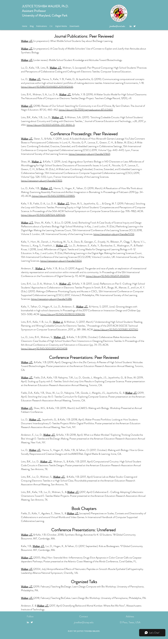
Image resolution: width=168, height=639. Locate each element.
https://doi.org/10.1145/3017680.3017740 (115, 329)
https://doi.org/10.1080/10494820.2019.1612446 (47, 87)
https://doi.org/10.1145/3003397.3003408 (44, 348)
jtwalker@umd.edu (117, 26)
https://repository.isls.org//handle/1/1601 (89, 154)
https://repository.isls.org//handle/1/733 (113, 234)
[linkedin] (130, 26)
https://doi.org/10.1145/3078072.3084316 (62, 314)
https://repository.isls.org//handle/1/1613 (41, 181)
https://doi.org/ (40, 196)
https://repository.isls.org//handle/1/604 (61, 261)
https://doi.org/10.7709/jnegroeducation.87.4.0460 (86, 110)
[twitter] (134, 26)
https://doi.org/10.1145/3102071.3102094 (108, 276)
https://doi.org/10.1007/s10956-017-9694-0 (51, 125)
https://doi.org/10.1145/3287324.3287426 (43, 215)
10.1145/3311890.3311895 (61, 196)
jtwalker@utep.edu (84, 622)
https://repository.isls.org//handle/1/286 (51, 299)
